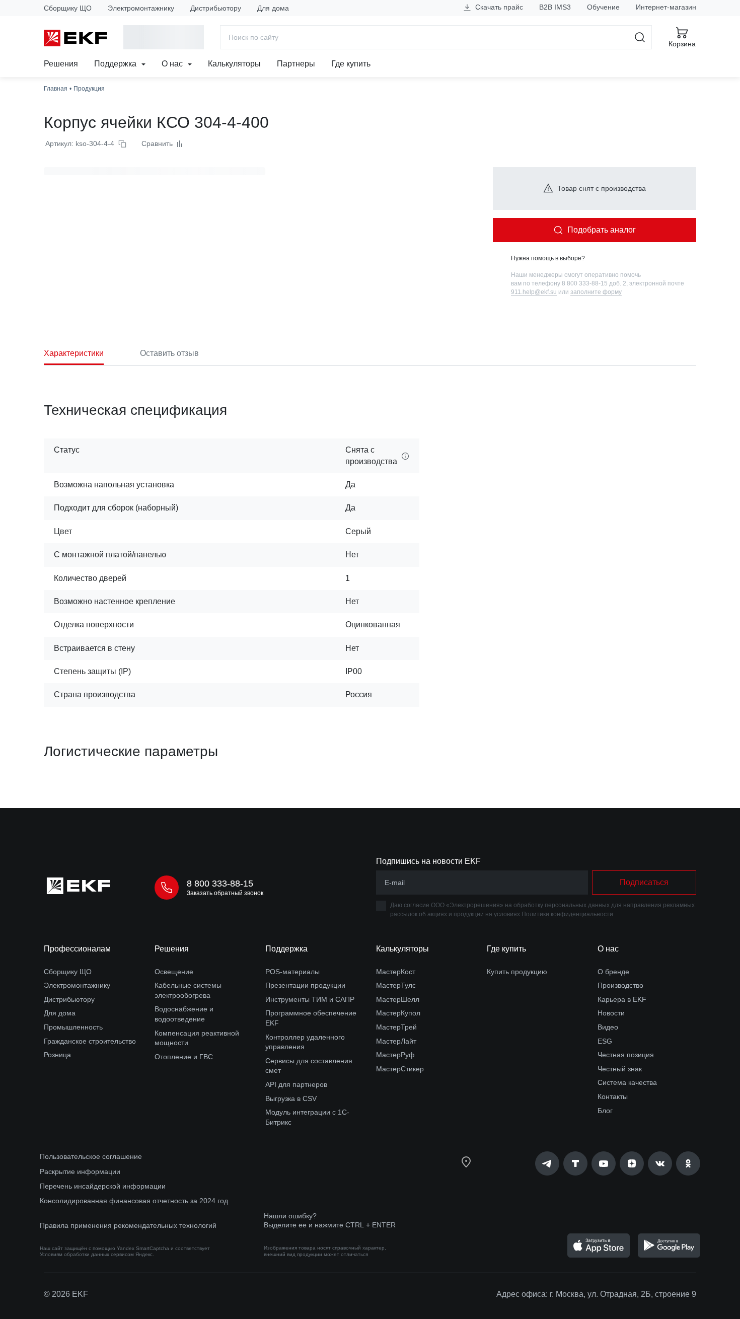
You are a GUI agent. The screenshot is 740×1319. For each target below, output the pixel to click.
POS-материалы (292, 972)
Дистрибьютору (215, 8)
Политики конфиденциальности (567, 914)
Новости (611, 1013)
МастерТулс (396, 985)
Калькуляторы (234, 63)
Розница (57, 1055)
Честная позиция (626, 1055)
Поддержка (116, 63)
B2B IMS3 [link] (555, 7)
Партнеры (296, 63)
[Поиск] (640, 37)
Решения (61, 63)
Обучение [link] (603, 7)
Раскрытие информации (80, 1171)
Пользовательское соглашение (91, 1156)
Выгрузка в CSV (291, 1098)
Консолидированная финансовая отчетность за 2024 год (134, 1201)
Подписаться (644, 882)
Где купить (351, 63)
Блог (605, 1111)
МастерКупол (398, 1013)
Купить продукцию (517, 972)
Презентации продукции (305, 985)
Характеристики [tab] (74, 353)
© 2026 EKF (66, 1294)
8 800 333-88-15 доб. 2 (594, 283)
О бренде (613, 972)
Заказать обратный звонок (225, 893)
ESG (605, 1041)
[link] (547, 1163)
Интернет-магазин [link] (666, 7)
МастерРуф (395, 1055)
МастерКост (395, 972)
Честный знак (620, 1069)
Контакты (613, 1096)
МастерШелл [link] (397, 999)
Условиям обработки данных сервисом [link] (87, 1254)
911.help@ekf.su (534, 292)
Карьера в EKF (622, 999)
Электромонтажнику (141, 8)
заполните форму (596, 292)
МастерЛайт (396, 1041)
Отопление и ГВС (184, 1057)
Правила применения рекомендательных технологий (128, 1225)
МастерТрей (396, 1027)
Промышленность (73, 1027)
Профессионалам (77, 948)
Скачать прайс (498, 7)
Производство (620, 985)
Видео (608, 1027)
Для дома (273, 8)
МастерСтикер (400, 1069)
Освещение (174, 972)
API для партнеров (296, 1084)
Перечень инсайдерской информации (103, 1186)
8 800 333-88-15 (220, 883)
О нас (173, 63)
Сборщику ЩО (68, 8)
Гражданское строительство (90, 1041)
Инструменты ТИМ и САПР (309, 999)
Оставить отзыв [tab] (169, 353)
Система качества (627, 1082)
